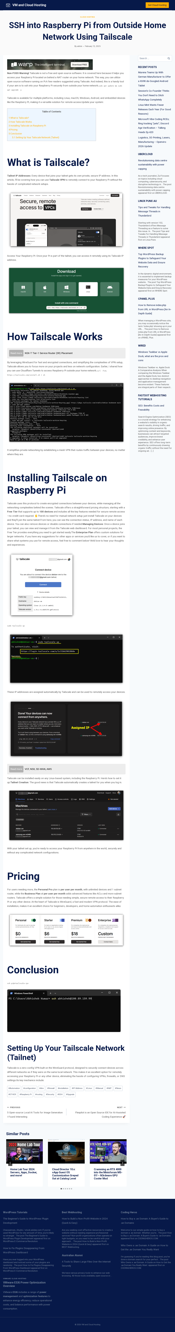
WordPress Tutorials (15, 1212)
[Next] (122, 1163)
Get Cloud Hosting (157, 5)
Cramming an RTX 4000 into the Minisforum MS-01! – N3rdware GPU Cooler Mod (108, 1174)
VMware (10, 1292)
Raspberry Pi (26, 1094)
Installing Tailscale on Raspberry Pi (27, 125)
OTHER (12, 1094)
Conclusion (15, 133)
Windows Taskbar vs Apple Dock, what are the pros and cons (153, 356)
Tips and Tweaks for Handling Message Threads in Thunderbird (154, 211)
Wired (142, 345)
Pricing (13, 129)
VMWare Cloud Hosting (14, 1279)
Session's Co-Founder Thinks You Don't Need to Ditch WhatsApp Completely (153, 95)
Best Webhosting (72, 1212)
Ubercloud (145, 154)
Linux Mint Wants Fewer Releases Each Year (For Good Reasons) (154, 109)
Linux (89, 1088)
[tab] (61, 1188)
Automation (14, 1088)
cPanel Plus (146, 298)
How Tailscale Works (20, 121)
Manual (99, 1088)
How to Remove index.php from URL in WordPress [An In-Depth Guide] (154, 309)
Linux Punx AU (147, 201)
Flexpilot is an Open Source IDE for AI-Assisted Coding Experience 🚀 (100, 1112)
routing (38, 1094)
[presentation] (24, 1151)
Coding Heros (129, 1212)
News (118, 1088)
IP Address (77, 1088)
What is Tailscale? (19, 117)
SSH (60, 1094)
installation (63, 1088)
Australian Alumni (72, 1255)
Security (50, 1094)
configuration (29, 1088)
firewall (50, 1088)
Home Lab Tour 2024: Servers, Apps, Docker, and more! (23, 1172)
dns (41, 1088)
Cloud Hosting (87, 17)
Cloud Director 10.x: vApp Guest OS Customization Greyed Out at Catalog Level (65, 1174)
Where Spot (146, 247)
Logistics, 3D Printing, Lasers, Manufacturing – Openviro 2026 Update (154, 142)
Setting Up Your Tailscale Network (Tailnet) (35, 137)
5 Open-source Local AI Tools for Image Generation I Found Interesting (35, 1112)
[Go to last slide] (10, 1163)
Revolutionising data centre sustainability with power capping (152, 164)
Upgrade (70, 1094)
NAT (109, 1088)
